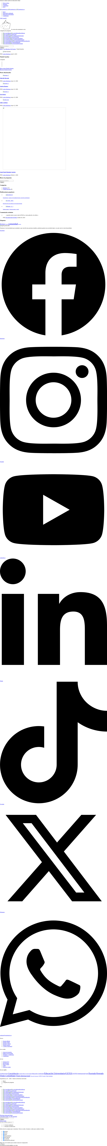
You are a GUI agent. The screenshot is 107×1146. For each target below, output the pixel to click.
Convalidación (13, 1073)
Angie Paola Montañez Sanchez (8, 172)
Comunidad (5, 5)
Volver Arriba (3, 1121)
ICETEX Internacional (79, 1073)
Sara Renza (3, 94)
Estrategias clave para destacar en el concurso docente (12, 203)
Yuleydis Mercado (4, 78)
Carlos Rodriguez (7, 54)
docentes (19, 224)
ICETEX (68, 1073)
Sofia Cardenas (4, 102)
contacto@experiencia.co (6, 1035)
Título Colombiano (8, 1076)
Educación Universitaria (54, 1073)
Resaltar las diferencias (9, 1126)
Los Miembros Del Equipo (9, 49)
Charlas (6, 224)
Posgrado (92, 1073)
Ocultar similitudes (8, 1125)
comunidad (13, 224)
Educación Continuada (38, 1073)
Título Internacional (23, 1076)
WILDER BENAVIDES (11, 217)
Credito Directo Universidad (25, 1073)
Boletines (5, 188)
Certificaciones (4, 1073)
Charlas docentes (7, 189)
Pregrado (100, 1073)
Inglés (87, 1073)
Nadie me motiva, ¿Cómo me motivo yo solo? (11, 209)
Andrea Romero (4, 86)
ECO (4, 7)
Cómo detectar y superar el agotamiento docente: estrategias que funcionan (16, 197)
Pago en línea (6, 3)
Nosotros (5, 4)
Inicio (1, 49)
